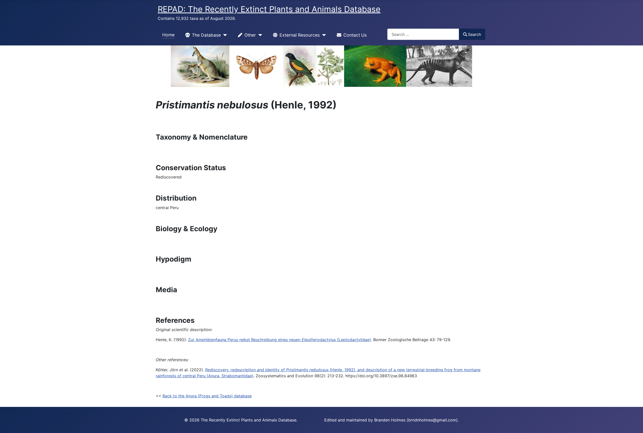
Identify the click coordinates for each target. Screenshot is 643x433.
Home (168, 34)
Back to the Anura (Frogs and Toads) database (207, 395)
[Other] (259, 35)
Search (474, 34)
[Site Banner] (321, 66)
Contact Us (355, 35)
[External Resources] (323, 35)
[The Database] (224, 35)
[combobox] (423, 34)
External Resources (300, 35)
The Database (206, 35)
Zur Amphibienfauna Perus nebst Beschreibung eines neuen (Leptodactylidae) (279, 339)
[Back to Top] (634, 423)
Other (250, 35)
